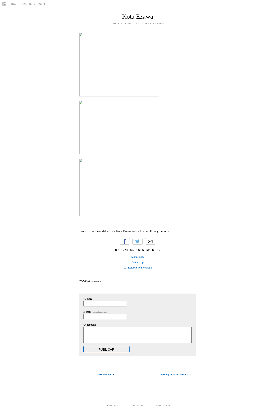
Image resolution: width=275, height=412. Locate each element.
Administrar (163, 405)
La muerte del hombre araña (137, 267)
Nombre (87, 299)
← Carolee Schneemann (103, 374)
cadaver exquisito (153, 23)
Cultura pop (138, 262)
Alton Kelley (137, 256)
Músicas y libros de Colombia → (175, 374)
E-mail (95, 311)
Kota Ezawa (137, 16)
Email (150, 241)
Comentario (89, 324)
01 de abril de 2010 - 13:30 (125, 23)
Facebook (125, 241)
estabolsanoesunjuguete (28, 4)
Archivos (137, 405)
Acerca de (112, 405)
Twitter (137, 241)
